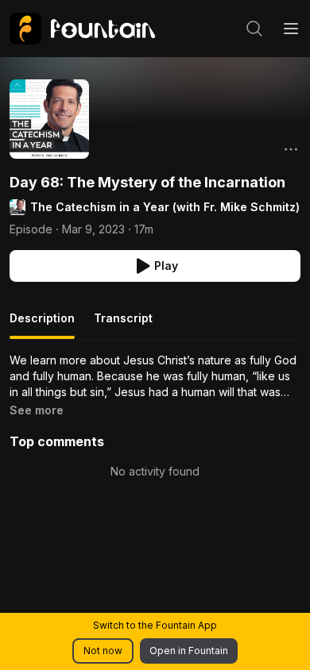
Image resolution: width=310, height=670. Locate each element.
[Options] (290, 149)
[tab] (42, 324)
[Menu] (290, 28)
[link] (82, 28)
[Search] (254, 29)
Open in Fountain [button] (188, 651)
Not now (102, 651)
